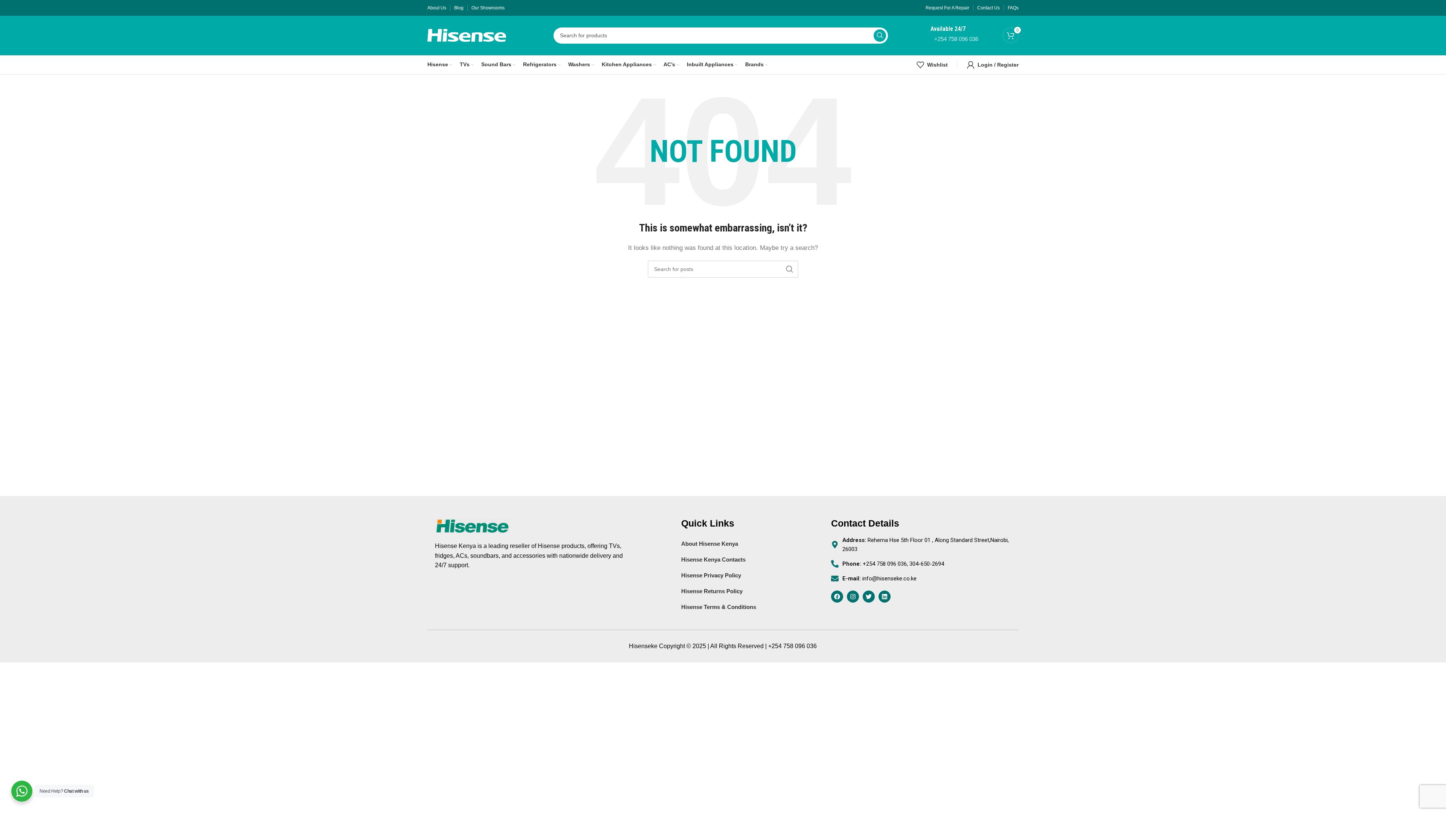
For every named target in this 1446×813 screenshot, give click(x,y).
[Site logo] (466, 35)
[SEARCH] (880, 35)
